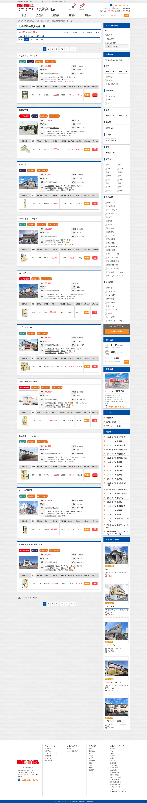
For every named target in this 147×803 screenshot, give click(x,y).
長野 (20, 39)
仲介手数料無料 (113, 84)
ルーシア (22, 164)
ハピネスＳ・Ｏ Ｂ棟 (28, 56)
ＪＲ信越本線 (49, 131)
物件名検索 (48, 760)
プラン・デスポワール (28, 382)
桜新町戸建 (23, 110)
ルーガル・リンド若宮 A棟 (30, 544)
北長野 (26, 39)
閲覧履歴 (81, 7)
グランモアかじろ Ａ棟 (113, 682)
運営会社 (72, 15)
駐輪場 (109, 288)
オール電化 (111, 317)
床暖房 (109, 224)
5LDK (121, 190)
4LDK (109, 187)
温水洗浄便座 (112, 246)
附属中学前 (92, 770)
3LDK (121, 179)
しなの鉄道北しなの (52, 77)
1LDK (121, 168)
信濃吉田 (61, 81)
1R (108, 165)
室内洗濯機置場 (113, 261)
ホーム (24, 15)
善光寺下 (92, 758)
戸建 (109, 103)
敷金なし (110, 77)
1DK (108, 168)
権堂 (90, 753)
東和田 (56, 345)
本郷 (90, 768)
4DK (121, 183)
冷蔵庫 (109, 221)
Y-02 (106, 569)
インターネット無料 (114, 321)
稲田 (55, 182)
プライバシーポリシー (52, 753)
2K (108, 172)
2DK (120, 172)
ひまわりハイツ (110, 645)
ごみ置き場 (111, 206)
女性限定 (110, 299)
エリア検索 (39, 15)
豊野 (37, 39)
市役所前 (61, 570)
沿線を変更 (110, 39)
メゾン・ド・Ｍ (25, 327)
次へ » (73, 49)
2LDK (109, 176)
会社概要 (48, 749)
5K (120, 187)
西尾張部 (57, 453)
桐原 (59, 79)
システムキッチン (113, 268)
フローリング (112, 310)
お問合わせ (87, 15)
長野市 (52, 73)
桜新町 (56, 128)
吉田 (55, 236)
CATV (109, 217)
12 (62, 49)
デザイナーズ (112, 291)
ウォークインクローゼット (117, 276)
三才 (32, 39)
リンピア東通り (110, 606)
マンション (111, 96)
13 (67, 49)
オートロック (112, 210)
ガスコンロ (111, 235)
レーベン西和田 (25, 490)
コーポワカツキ (25, 273)
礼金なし (110, 80)
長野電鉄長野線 (50, 79)
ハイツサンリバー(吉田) (113, 721)
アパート (110, 100)
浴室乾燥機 (111, 239)
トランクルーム (113, 257)
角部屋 (109, 313)
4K (108, 183)
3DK (109, 179)
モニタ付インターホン (115, 272)
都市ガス (110, 306)
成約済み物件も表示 (114, 60)
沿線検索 (55, 15)
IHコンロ (110, 228)
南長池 (56, 291)
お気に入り (72, 7)
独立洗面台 (111, 243)
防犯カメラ (111, 202)
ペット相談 (111, 302)
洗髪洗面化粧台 (113, 265)
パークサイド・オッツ (28, 219)
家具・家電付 (112, 250)
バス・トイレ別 (113, 254)
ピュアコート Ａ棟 (27, 436)
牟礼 (42, 39)
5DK (109, 190)
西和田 (56, 73)
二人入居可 (111, 295)
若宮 (55, 562)
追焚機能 (110, 232)
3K (120, 176)
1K (120, 165)
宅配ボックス (112, 213)
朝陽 (59, 136)
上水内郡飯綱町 (72, 751)
